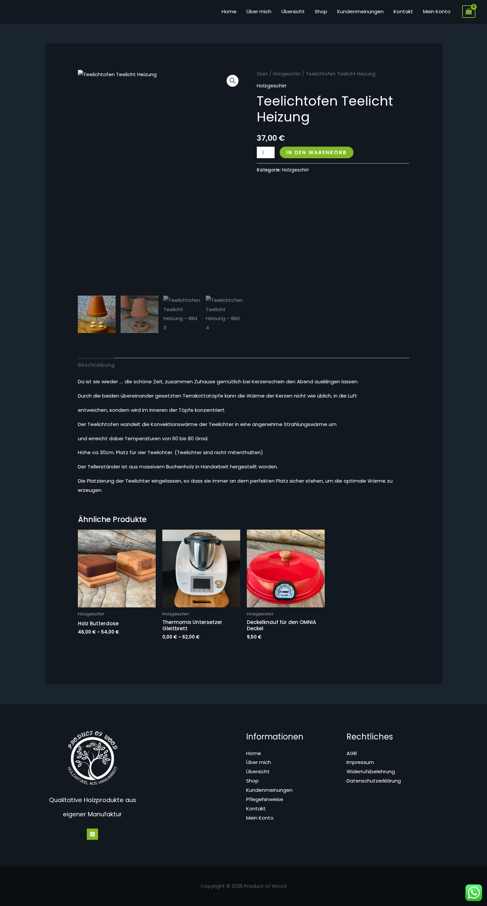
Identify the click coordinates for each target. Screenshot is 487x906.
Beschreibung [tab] (96, 364)
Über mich (258, 11)
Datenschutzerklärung (374, 780)
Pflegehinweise (264, 799)
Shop (321, 11)
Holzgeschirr (287, 74)
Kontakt (403, 11)
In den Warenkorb (316, 152)
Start (262, 74)
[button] (233, 81)
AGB (352, 753)
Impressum (360, 762)
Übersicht (293, 11)
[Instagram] (92, 834)
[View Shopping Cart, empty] (468, 11)
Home (229, 11)
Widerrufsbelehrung (371, 771)
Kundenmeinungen (360, 11)
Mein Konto (437, 11)
